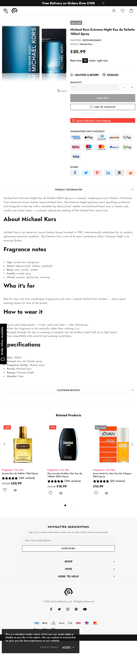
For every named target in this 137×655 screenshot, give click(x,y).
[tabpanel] (23, 462)
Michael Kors (86, 44)
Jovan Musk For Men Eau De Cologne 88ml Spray (112, 475)
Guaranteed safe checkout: (87, 131)
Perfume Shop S (14, 10)
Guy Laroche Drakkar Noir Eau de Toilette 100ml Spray (64, 475)
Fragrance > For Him (12, 469)
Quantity (76, 82)
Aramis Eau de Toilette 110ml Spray (20, 473)
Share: (74, 167)
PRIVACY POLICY (49, 647)
